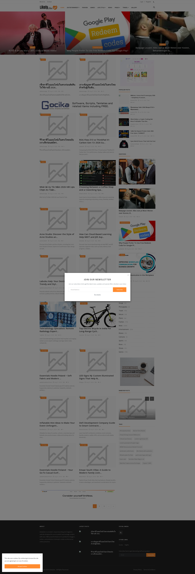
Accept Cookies (22, 566)
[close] (128, 275)
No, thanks (97, 294)
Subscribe (120, 290)
